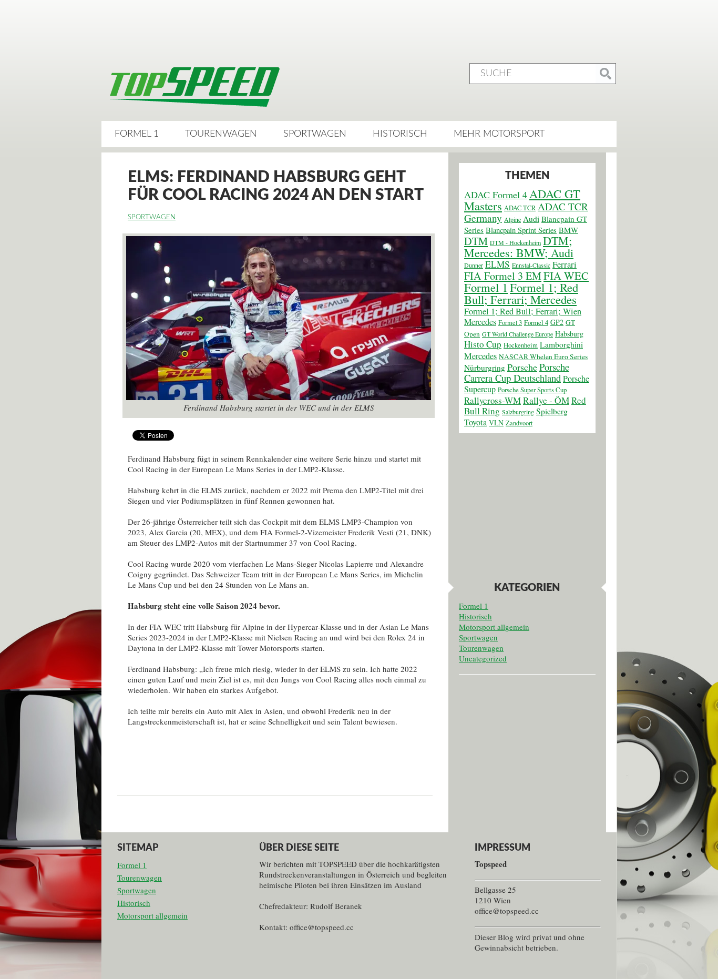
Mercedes (480, 356)
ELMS (497, 264)
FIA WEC (566, 275)
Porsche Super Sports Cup (532, 389)
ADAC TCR (520, 207)
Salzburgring (518, 411)
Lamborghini (561, 344)
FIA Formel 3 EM (502, 276)
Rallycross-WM (492, 400)
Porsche (522, 367)
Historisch (400, 134)
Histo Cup (482, 344)
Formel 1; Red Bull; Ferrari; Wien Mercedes (522, 316)
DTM (476, 241)
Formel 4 (536, 322)
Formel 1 (137, 134)
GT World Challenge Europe (517, 334)
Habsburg (569, 334)
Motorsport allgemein (494, 626)
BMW (568, 230)
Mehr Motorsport (499, 134)
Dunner (473, 265)
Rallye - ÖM (546, 400)
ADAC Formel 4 (495, 194)
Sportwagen (314, 134)
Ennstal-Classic (531, 265)
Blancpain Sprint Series (521, 230)
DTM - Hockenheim (515, 242)
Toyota (475, 422)
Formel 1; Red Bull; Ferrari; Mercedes (521, 293)
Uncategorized (483, 658)
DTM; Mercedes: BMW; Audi (518, 246)
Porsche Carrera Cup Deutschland (516, 372)
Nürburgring (484, 367)
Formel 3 (510, 322)
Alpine (512, 219)
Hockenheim (521, 345)
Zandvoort (519, 423)
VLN (496, 422)
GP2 (556, 322)
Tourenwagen (221, 134)
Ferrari (564, 264)
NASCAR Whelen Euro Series (543, 356)
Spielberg (552, 411)
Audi (531, 218)
